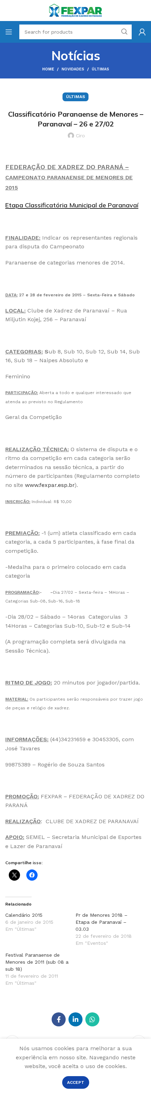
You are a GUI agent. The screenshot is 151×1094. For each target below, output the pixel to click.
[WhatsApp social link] (92, 1019)
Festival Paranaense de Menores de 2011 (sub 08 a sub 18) (36, 962)
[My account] (142, 32)
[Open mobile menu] (9, 32)
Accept (75, 1082)
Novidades (72, 69)
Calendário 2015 (23, 915)
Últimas (100, 69)
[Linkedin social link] (75, 1019)
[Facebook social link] (59, 1019)
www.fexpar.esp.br (49, 485)
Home (48, 69)
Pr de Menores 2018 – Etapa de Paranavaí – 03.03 (101, 922)
